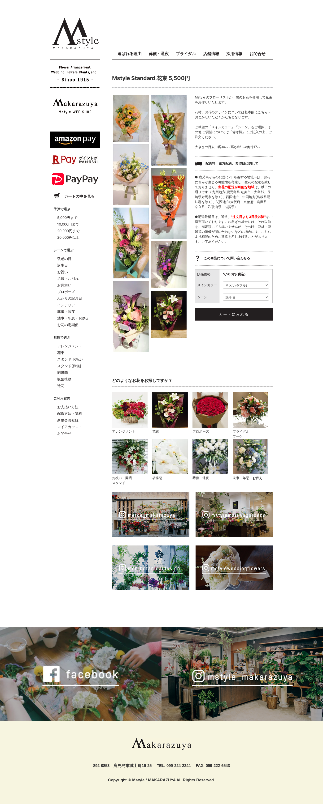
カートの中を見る (79, 196)
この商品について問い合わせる (226, 258)
